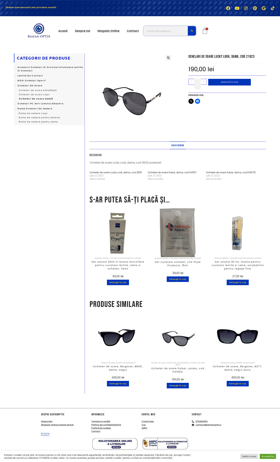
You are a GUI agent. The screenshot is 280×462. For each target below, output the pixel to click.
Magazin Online (108, 31)
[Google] (264, 8)
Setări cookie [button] (249, 456)
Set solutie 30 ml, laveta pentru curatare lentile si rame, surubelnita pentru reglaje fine (238, 265)
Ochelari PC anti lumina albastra (40, 103)
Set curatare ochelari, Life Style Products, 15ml (178, 263)
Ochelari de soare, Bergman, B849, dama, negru (118, 368)
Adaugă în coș (229, 82)
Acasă (63, 31)
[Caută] (192, 31)
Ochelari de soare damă (125, 362)
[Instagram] (246, 8)
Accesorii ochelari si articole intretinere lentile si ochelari (118, 258)
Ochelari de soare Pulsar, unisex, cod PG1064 (177, 370)
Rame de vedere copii (33, 113)
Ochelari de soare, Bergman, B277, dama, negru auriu (237, 368)
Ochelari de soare (108, 362)
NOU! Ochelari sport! (32, 80)
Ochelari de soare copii (34, 94)
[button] (168, 57)
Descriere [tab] (177, 145)
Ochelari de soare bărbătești (177, 362)
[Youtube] (237, 8)
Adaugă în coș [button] (118, 282)
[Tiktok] (273, 8)
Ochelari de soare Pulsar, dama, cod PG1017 (172, 172)
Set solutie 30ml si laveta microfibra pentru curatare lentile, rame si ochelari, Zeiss (118, 265)
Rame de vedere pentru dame (38, 121)
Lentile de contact (30, 75)
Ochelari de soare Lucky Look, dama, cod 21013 (116, 172)
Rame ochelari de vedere (35, 108)
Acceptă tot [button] (268, 456)
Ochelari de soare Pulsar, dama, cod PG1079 (231, 172)
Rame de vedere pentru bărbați (39, 117)
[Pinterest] (255, 8)
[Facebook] (228, 8)
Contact (133, 31)
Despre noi (82, 31)
